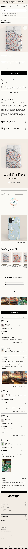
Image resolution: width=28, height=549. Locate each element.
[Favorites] (13, 6)
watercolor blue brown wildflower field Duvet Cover (16, 420)
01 (2, 242)
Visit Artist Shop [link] (19, 194)
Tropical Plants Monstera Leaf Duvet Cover (14, 444)
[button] (6, 22)
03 (7, 242)
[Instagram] (26, 503)
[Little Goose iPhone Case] (14, 228)
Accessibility (3, 536)
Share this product (13, 92)
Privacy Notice (3, 527)
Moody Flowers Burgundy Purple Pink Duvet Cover (15, 325)
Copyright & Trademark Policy (6, 535)
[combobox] (14, 10)
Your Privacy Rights (4, 538)
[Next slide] (26, 188)
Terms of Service (4, 533)
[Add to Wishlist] (3, 254)
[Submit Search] (2, 10)
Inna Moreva (16, 182)
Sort (16, 317)
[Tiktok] (26, 508)
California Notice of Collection (6, 531)
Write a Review (17, 313)
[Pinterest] (26, 505)
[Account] (10, 6)
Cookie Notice (3, 529)
